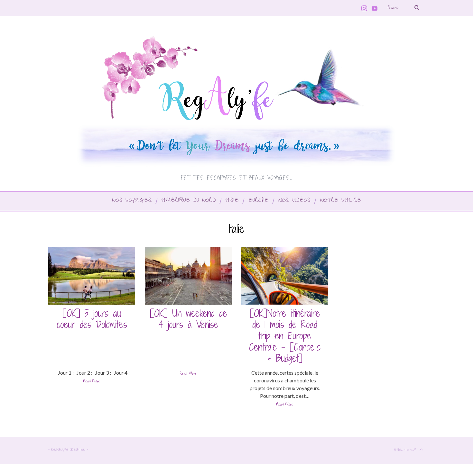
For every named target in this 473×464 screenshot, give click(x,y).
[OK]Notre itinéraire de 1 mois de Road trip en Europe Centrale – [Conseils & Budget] (284, 336)
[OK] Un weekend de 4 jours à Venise (188, 319)
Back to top (406, 450)
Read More (91, 382)
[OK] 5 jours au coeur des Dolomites (92, 319)
